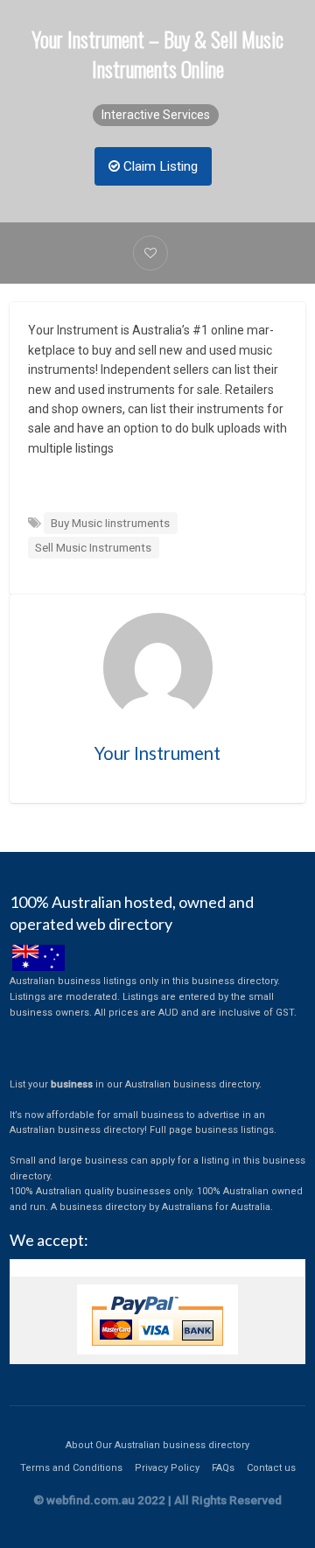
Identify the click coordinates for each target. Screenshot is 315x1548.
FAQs (223, 1468)
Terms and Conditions (71, 1468)
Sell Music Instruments (93, 547)
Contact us (271, 1468)
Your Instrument (157, 752)
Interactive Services (156, 115)
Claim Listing (159, 166)
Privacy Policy (167, 1468)
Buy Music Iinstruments (110, 523)
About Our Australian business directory (157, 1445)
